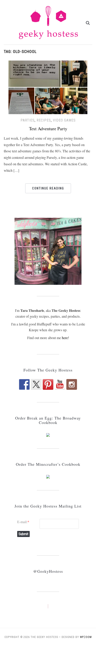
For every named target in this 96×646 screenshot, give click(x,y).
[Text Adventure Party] (48, 86)
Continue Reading (48, 188)
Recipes (44, 120)
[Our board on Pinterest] (48, 384)
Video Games (64, 120)
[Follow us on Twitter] (36, 384)
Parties (28, 120)
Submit (23, 534)
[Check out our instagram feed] (71, 384)
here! (65, 337)
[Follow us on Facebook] (24, 384)
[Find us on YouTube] (59, 384)
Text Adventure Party (48, 129)
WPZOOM (86, 637)
